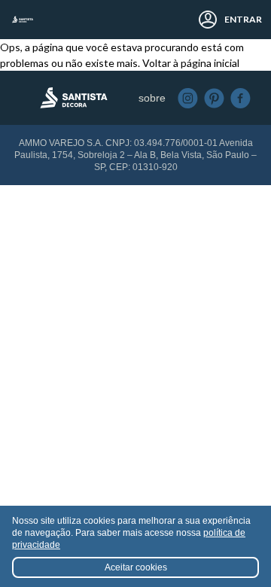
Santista (22, 19)
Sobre (152, 98)
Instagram (188, 98)
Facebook (240, 98)
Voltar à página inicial (190, 62)
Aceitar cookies (136, 567)
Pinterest (214, 98)
